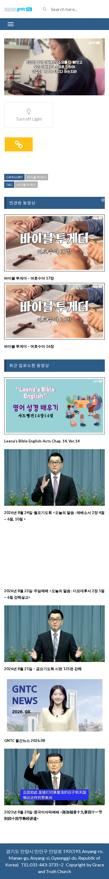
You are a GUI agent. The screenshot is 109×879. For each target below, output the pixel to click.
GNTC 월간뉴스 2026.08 (24, 740)
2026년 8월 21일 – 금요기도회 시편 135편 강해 (43, 668)
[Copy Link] (19, 144)
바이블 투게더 (36, 177)
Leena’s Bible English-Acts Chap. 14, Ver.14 (42, 441)
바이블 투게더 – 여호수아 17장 (29, 278)
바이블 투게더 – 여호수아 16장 (29, 346)
